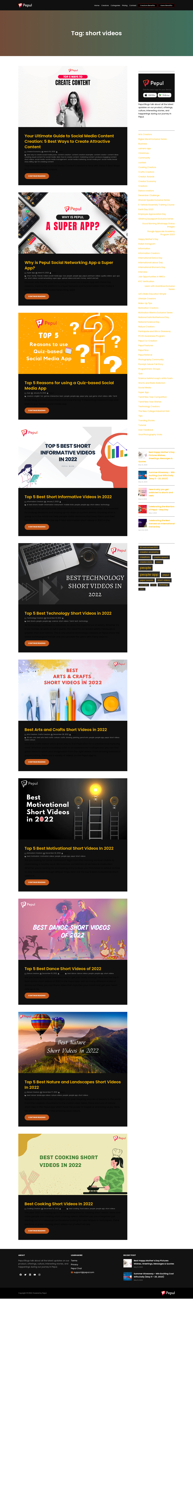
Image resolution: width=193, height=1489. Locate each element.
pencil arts (84, 737)
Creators (142, 186)
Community (144, 157)
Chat (29, 276)
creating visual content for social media (40, 157)
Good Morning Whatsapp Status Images (158, 225)
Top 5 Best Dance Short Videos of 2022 (63, 969)
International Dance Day (150, 257)
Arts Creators (32, 734)
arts (34, 737)
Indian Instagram (146, 243)
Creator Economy (34, 151)
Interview (142, 271)
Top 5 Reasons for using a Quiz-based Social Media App (69, 385)
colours (57, 737)
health (41, 505)
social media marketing (77, 159)
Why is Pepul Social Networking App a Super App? (69, 265)
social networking (45, 278)
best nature (31, 1095)
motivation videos (47, 856)
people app (77, 276)
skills (110, 396)
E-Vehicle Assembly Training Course (156, 204)
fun (42, 396)
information (49, 505)
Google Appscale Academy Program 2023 (161, 233)
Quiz (28, 393)
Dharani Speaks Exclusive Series (154, 200)
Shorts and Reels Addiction (151, 383)
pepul (85, 276)
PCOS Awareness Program (151, 336)
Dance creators (33, 973)
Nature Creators (33, 1092)
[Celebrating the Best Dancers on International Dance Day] (142, 523)
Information (144, 248)
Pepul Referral (145, 354)
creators (30, 396)
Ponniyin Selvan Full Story (150, 364)
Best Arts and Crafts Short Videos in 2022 (66, 729)
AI (27, 505)
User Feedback (145, 429)
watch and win (92, 278)
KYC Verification (146, 281)
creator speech (161, 557)
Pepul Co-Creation (147, 340)
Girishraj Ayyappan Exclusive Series (155, 218)
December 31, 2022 (54, 618)
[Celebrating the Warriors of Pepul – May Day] (142, 509)
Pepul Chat (76, 1268)
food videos (84, 1208)
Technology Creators (35, 618)
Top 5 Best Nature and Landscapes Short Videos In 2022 (73, 1084)
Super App (31, 273)
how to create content (70, 157)
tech (76, 621)
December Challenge (148, 195)
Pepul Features (145, 345)
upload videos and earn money (74, 278)
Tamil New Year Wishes (149, 401)
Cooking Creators (34, 1208)
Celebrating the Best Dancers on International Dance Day (162, 523)
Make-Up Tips (145, 303)
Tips (140, 415)
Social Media (144, 387)
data (58, 157)
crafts (63, 737)
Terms (74, 1260)
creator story (146, 562)
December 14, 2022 (51, 1208)
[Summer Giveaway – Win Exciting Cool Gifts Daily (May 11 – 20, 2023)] (142, 475)
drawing (69, 737)
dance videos (82, 973)
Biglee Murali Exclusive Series (152, 139)
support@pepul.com (84, 1272)
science (55, 621)
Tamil (115, 396)
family (34, 276)
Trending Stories (146, 420)
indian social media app (52, 276)
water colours (30, 740)
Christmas (143, 153)
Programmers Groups (149, 368)
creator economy (149, 552)
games (46, 396)
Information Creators (35, 501)
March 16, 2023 (49, 151)
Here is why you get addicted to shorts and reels (161, 492)
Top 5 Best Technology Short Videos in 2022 (68, 613)
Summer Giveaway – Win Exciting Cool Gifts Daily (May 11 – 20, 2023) (162, 475)
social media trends (109, 159)
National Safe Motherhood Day (153, 317)
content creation (64, 155)
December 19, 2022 (49, 973)
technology (105, 505)
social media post (94, 159)
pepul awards (146, 580)
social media (40, 159)
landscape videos (43, 1095)
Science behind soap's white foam (155, 378)
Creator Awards (146, 176)
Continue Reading (36, 176)
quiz (114, 276)
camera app (144, 148)
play (86, 396)
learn (61, 396)
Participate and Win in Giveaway (154, 331)
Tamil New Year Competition (152, 397)
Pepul (44, 1293)
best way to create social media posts (42, 155)
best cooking (74, 1208)
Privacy (74, 1264)
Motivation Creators (34, 853)
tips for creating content (44, 162)
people (69, 276)
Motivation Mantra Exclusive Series (155, 312)
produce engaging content (106, 157)
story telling (29, 162)
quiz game (93, 396)
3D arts (29, 737)
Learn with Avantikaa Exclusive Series (160, 288)
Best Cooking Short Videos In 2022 (59, 1204)
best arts (40, 737)
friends (40, 276)
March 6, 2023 (43, 273)
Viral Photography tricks (150, 434)
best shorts (33, 505)
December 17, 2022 (50, 1092)
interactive (54, 396)
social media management (56, 159)
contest (142, 162)
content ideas (112, 155)
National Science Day (148, 322)
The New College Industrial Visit (153, 411)
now (64, 276)
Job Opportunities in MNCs (151, 276)
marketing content (87, 157)
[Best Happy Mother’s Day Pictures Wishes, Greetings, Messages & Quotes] (142, 455)
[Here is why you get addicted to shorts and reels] (142, 492)
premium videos (94, 276)
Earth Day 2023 (145, 209)
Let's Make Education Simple (152, 293)
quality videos (106, 276)
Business (142, 143)
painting (76, 737)
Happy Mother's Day (148, 239)
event (159, 562)
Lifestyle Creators (147, 298)
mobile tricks (69, 505)
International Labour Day (150, 262)
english (37, 396)
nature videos (56, 1095)
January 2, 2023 (53, 501)
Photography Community (151, 359)
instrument (58, 505)
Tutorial (142, 425)
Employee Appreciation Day (152, 214)
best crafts (49, 737)
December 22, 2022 (53, 853)
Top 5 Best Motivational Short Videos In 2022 (69, 848)
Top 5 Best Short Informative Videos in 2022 (68, 497)
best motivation (33, 856)
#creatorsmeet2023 (149, 547)
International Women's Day (151, 267)
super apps (56, 278)
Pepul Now (143, 350)
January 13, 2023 (40, 393)
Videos (142, 589)
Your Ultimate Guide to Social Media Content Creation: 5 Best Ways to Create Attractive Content (69, 141)
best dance (71, 973)
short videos (29, 159)
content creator (100, 155)
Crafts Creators (44, 734)
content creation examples (82, 155)
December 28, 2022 (60, 734)
